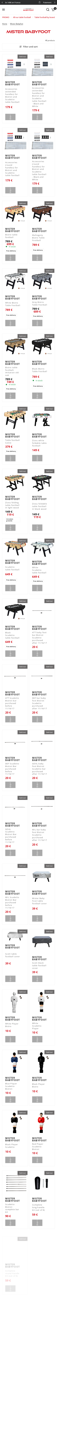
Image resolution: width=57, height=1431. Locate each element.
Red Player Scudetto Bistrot (37, 1146)
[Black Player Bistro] (42, 1062)
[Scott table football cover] (15, 936)
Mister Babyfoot (16, 23)
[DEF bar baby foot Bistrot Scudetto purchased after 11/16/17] (42, 677)
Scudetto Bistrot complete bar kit (12, 1208)
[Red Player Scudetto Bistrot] (42, 1123)
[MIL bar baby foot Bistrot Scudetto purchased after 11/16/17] (42, 808)
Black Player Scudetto (11, 1145)
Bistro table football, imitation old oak (12, 371)
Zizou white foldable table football (39, 443)
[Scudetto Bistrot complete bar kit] (15, 1183)
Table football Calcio (12, 441)
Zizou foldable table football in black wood (39, 506)
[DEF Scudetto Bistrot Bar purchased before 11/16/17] (15, 742)
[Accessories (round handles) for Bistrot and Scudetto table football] (15, 140)
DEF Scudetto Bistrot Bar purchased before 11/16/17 (12, 768)
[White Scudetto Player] (42, 1002)
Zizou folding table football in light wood (12, 505)
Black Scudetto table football (12, 635)
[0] (52, 9)
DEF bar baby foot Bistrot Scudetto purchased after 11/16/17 (39, 703)
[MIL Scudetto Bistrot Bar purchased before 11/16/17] (15, 876)
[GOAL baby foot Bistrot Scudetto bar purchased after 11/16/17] (42, 742)
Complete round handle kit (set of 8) (12, 1270)
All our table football (22, 17)
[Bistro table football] (15, 213)
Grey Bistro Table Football (39, 303)
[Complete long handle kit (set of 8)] (42, 1183)
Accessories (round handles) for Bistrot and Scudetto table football (12, 169)
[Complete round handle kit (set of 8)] (15, 1246)
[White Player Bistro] (15, 1002)
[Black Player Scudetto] (15, 1123)
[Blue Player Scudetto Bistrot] (15, 1062)
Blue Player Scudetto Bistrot (11, 1086)
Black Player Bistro (38, 1085)
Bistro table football (11, 236)
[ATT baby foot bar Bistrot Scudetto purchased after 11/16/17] (42, 611)
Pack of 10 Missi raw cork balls (39, 1270)
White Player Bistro (11, 1025)
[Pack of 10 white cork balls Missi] (42, 1309)
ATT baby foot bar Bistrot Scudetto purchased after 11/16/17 (39, 637)
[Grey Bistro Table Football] (42, 281)
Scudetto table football (12, 568)
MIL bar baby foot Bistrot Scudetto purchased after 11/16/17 (39, 834)
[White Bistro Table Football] (15, 281)
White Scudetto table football (39, 570)
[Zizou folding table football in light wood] (15, 481)
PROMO (5, 17)
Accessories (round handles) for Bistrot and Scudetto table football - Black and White (39, 170)
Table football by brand (44, 17)
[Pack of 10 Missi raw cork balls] (42, 1246)
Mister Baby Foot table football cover (39, 901)
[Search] (47, 9)
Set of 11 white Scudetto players (37, 1396)
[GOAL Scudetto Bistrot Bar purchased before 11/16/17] (15, 808)
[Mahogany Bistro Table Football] (42, 213)
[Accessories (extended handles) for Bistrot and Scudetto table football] (15, 67)
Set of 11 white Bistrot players (12, 1396)
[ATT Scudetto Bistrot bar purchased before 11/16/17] (15, 677)
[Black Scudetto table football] (15, 611)
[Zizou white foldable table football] (42, 419)
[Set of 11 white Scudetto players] (42, 1371)
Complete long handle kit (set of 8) (38, 1207)
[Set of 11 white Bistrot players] (15, 1371)
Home (4, 23)
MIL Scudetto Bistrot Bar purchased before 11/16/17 (12, 902)
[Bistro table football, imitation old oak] (15, 346)
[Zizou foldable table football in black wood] (42, 481)
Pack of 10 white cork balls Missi (37, 1332)
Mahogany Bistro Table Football (38, 238)
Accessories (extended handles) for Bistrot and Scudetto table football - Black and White (39, 97)
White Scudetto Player (37, 1026)
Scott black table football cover (39, 965)
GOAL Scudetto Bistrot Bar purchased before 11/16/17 (11, 836)
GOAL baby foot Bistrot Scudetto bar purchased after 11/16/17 (39, 768)
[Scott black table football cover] (42, 942)
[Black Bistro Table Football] (42, 346)
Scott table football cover (12, 955)
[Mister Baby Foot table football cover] (42, 876)
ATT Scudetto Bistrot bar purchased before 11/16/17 (12, 703)
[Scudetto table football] (15, 548)
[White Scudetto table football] (42, 549)
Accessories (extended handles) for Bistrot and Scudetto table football (12, 95)
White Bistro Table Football (12, 304)
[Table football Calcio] (15, 419)
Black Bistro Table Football (39, 370)
